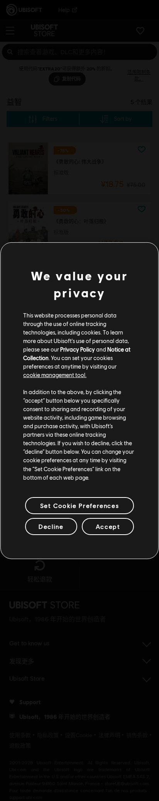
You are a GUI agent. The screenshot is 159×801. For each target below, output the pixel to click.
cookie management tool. (54, 374)
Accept (108, 526)
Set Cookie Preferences (79, 505)
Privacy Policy (77, 349)
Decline (51, 526)
